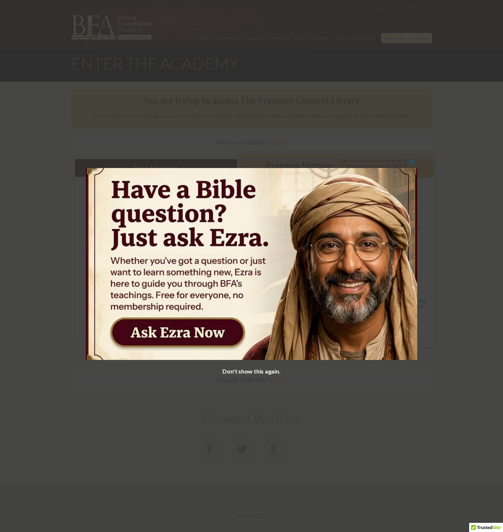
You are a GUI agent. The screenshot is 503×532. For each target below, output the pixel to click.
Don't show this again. (251, 371)
